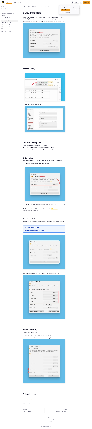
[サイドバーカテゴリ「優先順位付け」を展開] (17, 8)
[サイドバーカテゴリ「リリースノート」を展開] (17, 28)
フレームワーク (17, 2)
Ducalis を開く (86, 2)
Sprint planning (28, 399)
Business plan (40, 230)
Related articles (76, 18)
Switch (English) (65, 9)
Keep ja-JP (74, 9)
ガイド (24, 2)
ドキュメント (9, 2)
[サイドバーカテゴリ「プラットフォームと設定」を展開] (17, 32)
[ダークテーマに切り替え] (81, 2)
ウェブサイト (50, 420)
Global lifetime (77, 12)
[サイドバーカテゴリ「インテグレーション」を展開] (17, 30)
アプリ (49, 421)
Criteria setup (54, 209)
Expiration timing (76, 16)
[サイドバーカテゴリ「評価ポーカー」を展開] (17, 15)
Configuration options (78, 10)
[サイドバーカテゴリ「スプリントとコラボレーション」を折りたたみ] (17, 10)
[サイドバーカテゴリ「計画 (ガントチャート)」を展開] (17, 24)
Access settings (76, 8)
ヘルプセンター (10, 420)
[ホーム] (24, 7)
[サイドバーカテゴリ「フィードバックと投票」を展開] (17, 26)
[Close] (78, 6)
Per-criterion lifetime (78, 14)
